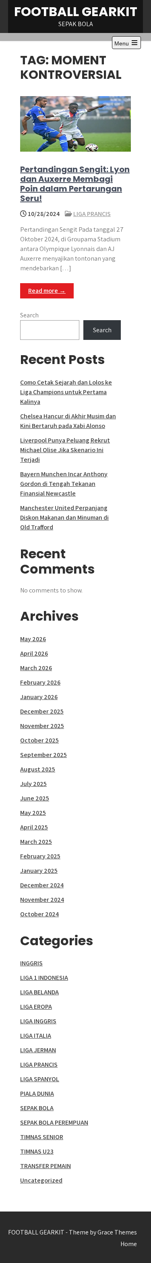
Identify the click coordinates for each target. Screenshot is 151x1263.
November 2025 (42, 726)
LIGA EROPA (36, 1006)
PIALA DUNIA (37, 1093)
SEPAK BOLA (37, 1108)
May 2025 (33, 812)
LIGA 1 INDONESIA (44, 977)
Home (128, 1244)
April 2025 (34, 827)
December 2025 (42, 711)
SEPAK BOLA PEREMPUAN (54, 1122)
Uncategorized (41, 1180)
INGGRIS (31, 963)
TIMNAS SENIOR (41, 1137)
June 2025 (34, 798)
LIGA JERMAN (38, 1050)
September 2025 (43, 755)
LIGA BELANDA (39, 992)
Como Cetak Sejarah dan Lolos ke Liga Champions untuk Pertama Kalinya (66, 392)
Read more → (47, 290)
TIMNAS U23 (37, 1151)
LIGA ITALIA (35, 1035)
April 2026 (34, 653)
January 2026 (39, 697)
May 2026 (33, 639)
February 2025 (40, 856)
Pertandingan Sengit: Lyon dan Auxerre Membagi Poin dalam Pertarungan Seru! (75, 184)
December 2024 (42, 885)
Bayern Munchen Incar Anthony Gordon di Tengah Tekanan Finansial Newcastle (64, 484)
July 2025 (33, 784)
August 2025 (37, 769)
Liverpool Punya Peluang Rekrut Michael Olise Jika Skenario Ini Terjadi (65, 450)
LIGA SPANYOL (39, 1079)
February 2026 (40, 682)
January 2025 (39, 870)
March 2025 (36, 841)
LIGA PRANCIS (92, 214)
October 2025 (39, 740)
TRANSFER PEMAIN (45, 1166)
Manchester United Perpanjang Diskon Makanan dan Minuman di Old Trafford (64, 517)
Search (29, 315)
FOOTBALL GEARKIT (75, 11)
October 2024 (39, 914)
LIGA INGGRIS (38, 1021)
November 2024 (42, 899)
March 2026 (36, 668)
